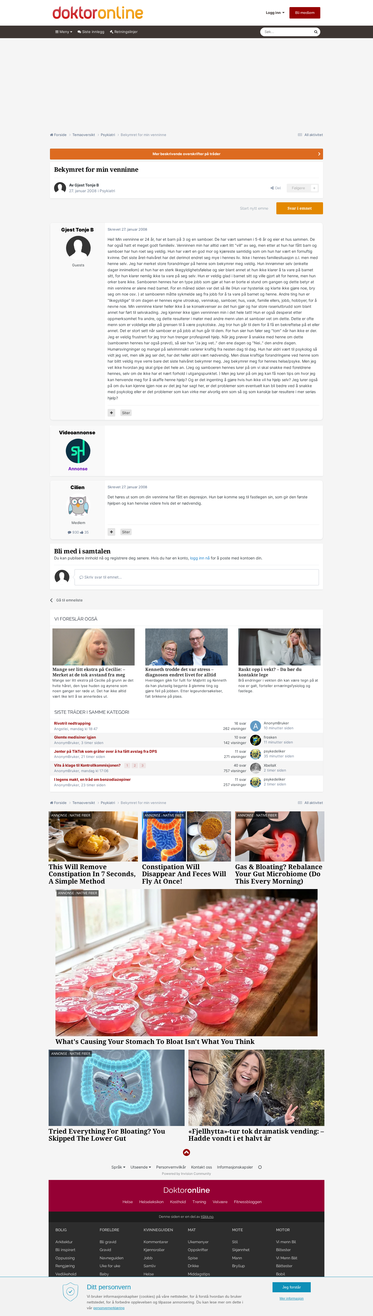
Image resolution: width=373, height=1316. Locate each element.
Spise (193, 1258)
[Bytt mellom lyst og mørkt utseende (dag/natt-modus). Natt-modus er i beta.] (260, 1167)
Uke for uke (110, 1266)
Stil (235, 1242)
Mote (237, 1230)
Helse (128, 1202)
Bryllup (238, 1266)
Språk (117, 1167)
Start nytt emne (254, 208)
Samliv (150, 1266)
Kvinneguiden (158, 1230)
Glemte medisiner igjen (75, 737)
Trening (199, 1202)
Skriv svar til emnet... (102, 577)
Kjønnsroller (154, 1250)
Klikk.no (207, 1217)
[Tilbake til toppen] (186, 1152)
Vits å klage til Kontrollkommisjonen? (88, 765)
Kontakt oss (201, 1167)
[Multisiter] (111, 413)
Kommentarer (156, 1242)
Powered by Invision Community (186, 1174)
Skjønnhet (241, 1250)
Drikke (193, 1266)
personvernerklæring (109, 1308)
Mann (237, 1258)
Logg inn (274, 12)
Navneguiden (111, 1258)
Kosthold (178, 1202)
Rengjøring (65, 1266)
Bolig (61, 1230)
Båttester (284, 1266)
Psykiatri (107, 190)
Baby (104, 1274)
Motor (283, 1230)
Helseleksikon (151, 1202)
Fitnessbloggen (248, 1202)
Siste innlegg (92, 31)
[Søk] (316, 32)
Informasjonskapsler (235, 1167)
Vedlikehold (65, 1274)
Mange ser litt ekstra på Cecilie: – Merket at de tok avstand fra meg (88, 672)
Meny (64, 31)
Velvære (220, 1202)
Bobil (280, 1274)
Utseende (140, 1167)
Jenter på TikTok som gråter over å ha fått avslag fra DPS (105, 751)
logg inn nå (200, 558)
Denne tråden (295, 32)
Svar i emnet (300, 208)
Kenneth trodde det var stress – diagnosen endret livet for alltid (180, 672)
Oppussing (65, 1258)
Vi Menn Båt (286, 1258)
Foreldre (109, 1230)
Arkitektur (64, 1242)
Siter (126, 413)
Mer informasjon (292, 1298)
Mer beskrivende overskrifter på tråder (186, 154)
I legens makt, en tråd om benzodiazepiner (92, 779)
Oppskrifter (198, 1250)
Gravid (105, 1250)
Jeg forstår (291, 1287)
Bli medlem (305, 13)
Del (277, 188)
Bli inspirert (65, 1250)
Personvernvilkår (171, 1167)
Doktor (186, 1190)
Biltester (283, 1250)
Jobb (148, 1258)
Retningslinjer (125, 31)
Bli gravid (108, 1242)
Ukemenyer (198, 1242)
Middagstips (199, 1274)
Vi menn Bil (286, 1242)
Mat (192, 1230)
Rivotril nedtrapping (72, 723)
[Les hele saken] (93, 647)
